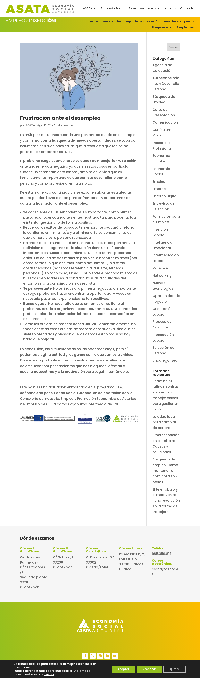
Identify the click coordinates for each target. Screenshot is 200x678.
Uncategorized (165, 360)
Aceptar (123, 669)
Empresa (160, 188)
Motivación (65, 125)
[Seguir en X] (93, 656)
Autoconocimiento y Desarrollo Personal (166, 84)
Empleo (159, 181)
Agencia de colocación (142, 21)
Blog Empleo (185, 27)
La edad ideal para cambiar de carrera (164, 422)
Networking (162, 275)
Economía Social (112, 8)
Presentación (112, 21)
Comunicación (165, 122)
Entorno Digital (165, 196)
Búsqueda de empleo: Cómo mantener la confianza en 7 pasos (165, 470)
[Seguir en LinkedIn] (107, 656)
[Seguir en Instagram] (100, 656)
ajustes (49, 674)
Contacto (187, 8)
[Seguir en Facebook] (85, 656)
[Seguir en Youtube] (115, 656)
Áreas (152, 8)
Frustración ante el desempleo (60, 117)
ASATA (87, 8)
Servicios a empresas (178, 21)
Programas (160, 27)
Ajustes (174, 669)
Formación (136, 8)
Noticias (170, 8)
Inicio (94, 21)
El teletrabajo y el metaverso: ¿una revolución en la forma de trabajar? (166, 500)
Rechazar (149, 669)
